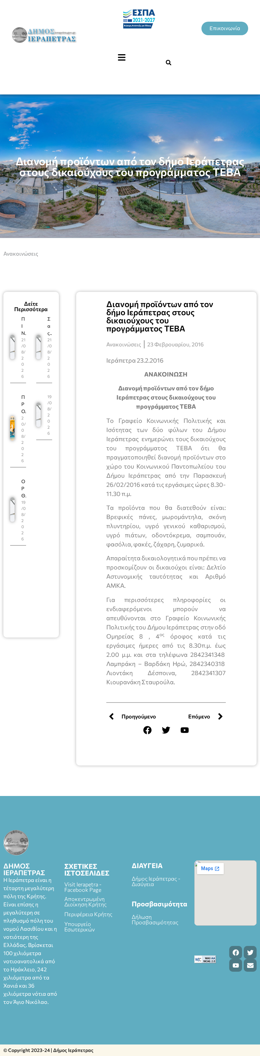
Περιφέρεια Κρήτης (88, 914)
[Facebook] (147, 729)
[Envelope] (250, 965)
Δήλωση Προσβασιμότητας (155, 919)
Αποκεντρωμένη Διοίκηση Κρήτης (85, 901)
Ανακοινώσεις (20, 253)
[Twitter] (165, 729)
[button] (121, 57)
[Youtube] (184, 729)
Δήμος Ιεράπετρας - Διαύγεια (156, 881)
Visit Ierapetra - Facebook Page (83, 887)
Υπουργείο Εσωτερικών (79, 926)
